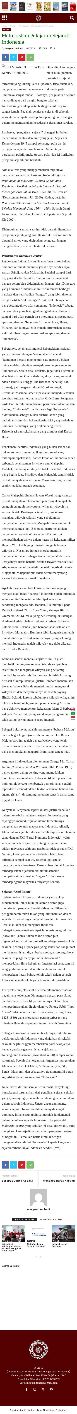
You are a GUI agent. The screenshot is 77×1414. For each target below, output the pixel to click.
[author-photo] (38, 1197)
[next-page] (40, 1256)
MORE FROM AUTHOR (51, 1219)
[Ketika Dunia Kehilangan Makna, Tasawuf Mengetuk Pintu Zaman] (13, 1233)
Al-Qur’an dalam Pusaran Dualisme (36, 1245)
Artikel (13, 26)
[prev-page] (36, 1256)
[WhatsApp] (30, 57)
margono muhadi (14, 48)
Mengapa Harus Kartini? (59, 1180)
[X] (13, 57)
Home (4, 26)
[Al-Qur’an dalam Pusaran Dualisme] (38, 1233)
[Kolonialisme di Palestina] (63, 1233)
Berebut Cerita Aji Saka (17, 1180)
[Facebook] (5, 57)
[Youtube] (51, 1389)
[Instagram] (35, 1389)
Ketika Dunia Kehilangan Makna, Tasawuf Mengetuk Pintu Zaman (11, 1247)
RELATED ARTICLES (24, 1219)
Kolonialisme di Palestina (59, 1245)
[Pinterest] (21, 57)
